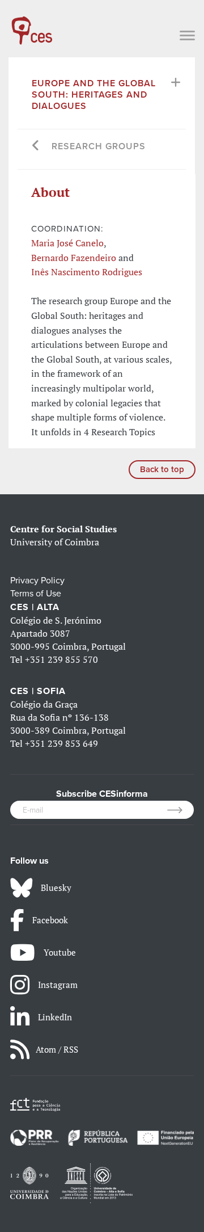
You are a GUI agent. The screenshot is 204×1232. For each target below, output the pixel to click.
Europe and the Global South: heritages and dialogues (94, 95)
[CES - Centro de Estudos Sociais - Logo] (31, 25)
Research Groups (99, 146)
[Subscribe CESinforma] (180, 810)
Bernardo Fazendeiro (73, 257)
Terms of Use (35, 593)
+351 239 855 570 (61, 659)
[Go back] (36, 147)
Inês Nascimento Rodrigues (86, 272)
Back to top (162, 469)
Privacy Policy (37, 580)
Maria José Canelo (67, 243)
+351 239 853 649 (61, 743)
